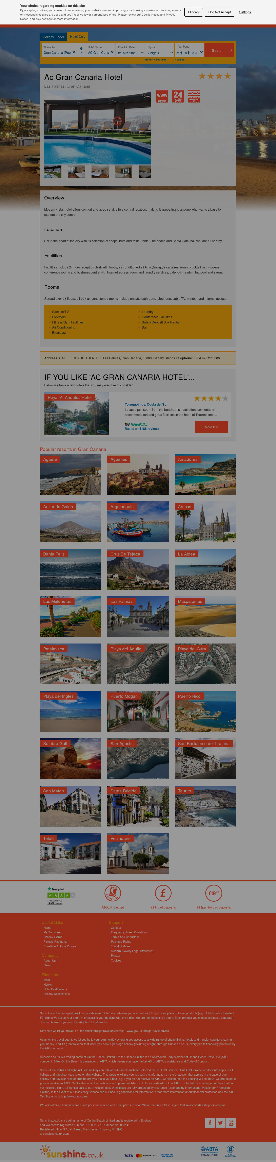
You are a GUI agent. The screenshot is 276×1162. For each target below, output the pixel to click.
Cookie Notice (150, 14)
